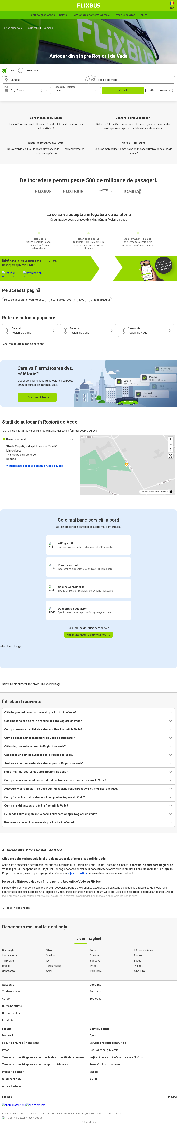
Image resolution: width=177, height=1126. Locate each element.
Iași (48, 960)
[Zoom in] (170, 439)
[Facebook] (168, 1105)
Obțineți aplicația (13, 1013)
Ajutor (94, 1035)
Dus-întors (31, 70)
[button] (39, 439)
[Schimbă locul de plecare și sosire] (88, 80)
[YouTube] (170, 1105)
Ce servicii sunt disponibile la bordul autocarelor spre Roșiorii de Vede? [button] (50, 814)
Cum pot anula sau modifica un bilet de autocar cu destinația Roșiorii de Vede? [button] (55, 780)
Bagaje (94, 1071)
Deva (93, 950)
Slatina (138, 955)
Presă (5, 1050)
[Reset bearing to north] (170, 449)
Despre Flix (9, 1035)
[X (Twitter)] (172, 1105)
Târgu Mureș (53, 965)
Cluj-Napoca (9, 955)
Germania (96, 991)
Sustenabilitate (12, 1079)
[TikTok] (173, 1105)
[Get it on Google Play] (14, 1105)
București (8, 950)
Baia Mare (96, 971)
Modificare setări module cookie (24, 1117)
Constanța (8, 971)
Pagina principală (12, 28)
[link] (88, 383)
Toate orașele (11, 991)
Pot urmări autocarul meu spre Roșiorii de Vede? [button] (36, 771)
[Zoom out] (170, 444)
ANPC (93, 1079)
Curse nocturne (12, 1006)
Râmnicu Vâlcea (143, 950)
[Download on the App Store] (35, 1105)
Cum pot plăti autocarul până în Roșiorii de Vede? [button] (36, 805)
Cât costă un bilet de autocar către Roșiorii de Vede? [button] (38, 754)
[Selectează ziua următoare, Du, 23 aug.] (46, 91)
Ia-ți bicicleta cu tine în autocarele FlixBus (116, 1057)
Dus (11, 70)
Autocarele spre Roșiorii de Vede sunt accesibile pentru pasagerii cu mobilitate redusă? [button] (61, 788)
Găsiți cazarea (158, 90)
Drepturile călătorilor (63, 1113)
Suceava (95, 960)
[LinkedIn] (171, 1105)
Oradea (50, 955)
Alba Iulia (139, 971)
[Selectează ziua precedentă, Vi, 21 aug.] (41, 91)
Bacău (137, 960)
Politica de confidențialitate (35, 1113)
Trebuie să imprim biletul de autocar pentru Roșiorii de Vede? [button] (44, 763)
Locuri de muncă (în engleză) (20, 1042)
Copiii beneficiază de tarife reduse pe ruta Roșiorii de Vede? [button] (43, 721)
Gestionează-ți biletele (104, 1050)
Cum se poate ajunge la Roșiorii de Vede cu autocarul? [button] (39, 737)
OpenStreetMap (160, 491)
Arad (49, 971)
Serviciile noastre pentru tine (108, 1042)
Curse (6, 998)
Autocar (32, 28)
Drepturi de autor (13, 1071)
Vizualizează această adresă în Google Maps (34, 465)
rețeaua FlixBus (77, 873)
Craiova (94, 955)
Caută (123, 90)
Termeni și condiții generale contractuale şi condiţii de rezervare (43, 1057)
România (48, 28)
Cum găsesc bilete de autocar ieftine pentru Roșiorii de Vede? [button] (44, 797)
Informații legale (85, 1113)
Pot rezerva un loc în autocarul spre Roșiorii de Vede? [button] (39, 822)
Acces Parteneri (12, 1086)
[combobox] (48, 80)
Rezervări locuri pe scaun (105, 1064)
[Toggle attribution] (171, 492)
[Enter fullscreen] (170, 455)
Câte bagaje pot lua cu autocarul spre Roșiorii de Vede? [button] (40, 712)
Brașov (6, 965)
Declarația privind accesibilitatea (113, 1113)
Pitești (94, 965)
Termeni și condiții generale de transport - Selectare (35, 1064)
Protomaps (146, 491)
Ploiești (138, 965)
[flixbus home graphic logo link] (88, 5)
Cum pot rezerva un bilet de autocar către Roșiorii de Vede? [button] (43, 729)
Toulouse (95, 998)
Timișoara (8, 960)
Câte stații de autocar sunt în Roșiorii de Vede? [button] (35, 746)
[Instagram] (169, 1105)
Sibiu (49, 950)
